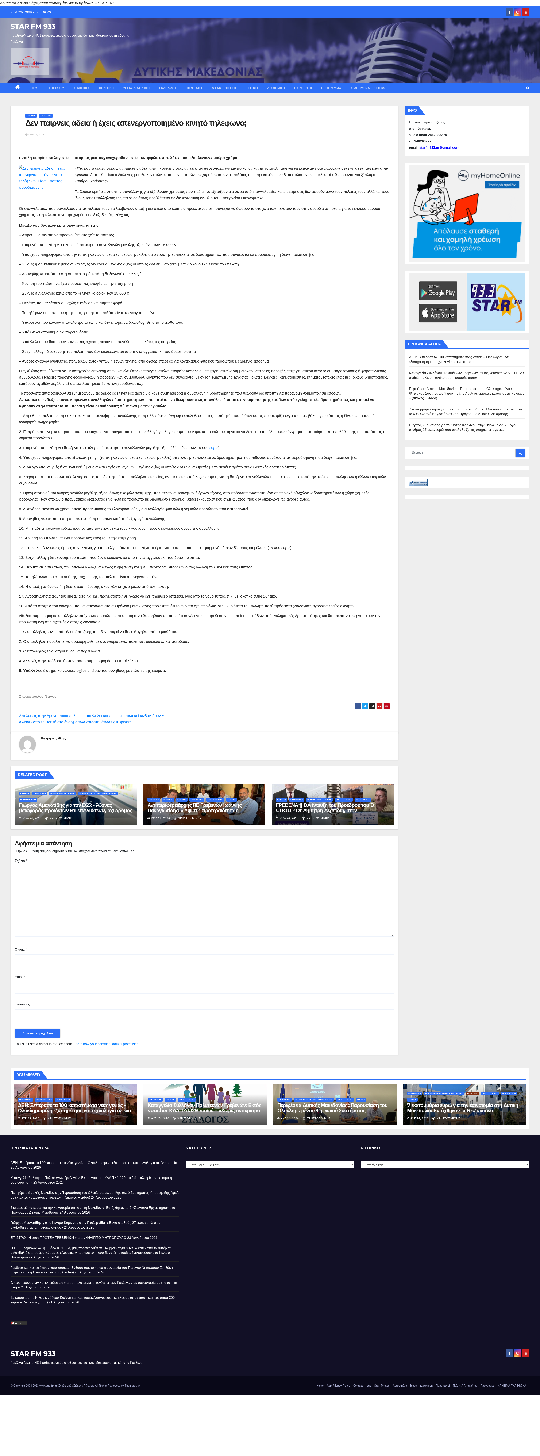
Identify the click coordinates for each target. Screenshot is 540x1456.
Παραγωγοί (303, 88)
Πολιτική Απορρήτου (465, 1385)
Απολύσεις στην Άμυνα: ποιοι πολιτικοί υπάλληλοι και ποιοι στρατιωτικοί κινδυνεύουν (90, 716)
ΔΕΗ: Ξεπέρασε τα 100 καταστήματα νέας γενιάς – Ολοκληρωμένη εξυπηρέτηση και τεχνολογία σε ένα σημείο (74, 1110)
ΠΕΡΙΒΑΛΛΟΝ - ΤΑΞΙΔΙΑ (62, 793)
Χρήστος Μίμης (56, 738)
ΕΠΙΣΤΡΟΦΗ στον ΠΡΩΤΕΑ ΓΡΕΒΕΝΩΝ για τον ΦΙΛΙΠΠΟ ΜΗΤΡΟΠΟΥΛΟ (68, 1237)
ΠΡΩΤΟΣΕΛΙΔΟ (28, 799)
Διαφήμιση (276, 88)
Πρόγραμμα (331, 88)
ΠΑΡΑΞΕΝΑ (45, 116)
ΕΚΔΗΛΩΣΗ (167, 88)
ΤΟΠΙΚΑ (55, 88)
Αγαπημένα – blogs (368, 88)
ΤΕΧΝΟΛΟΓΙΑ (63, 1100)
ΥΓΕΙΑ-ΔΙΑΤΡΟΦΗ (136, 88)
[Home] (18, 88)
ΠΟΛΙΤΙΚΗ (106, 88)
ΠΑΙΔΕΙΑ (170, 1100)
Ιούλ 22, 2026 (160, 818)
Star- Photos (225, 88)
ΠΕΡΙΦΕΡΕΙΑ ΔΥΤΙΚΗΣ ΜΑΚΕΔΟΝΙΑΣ (97, 793)
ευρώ (213, 448)
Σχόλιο (21, 861)
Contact (194, 88)
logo (253, 88)
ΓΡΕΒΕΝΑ (154, 799)
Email (20, 977)
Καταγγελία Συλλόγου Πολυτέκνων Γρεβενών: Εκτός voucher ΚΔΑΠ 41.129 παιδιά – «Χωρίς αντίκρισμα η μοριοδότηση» (204, 1110)
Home (34, 88)
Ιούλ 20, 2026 (288, 818)
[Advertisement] (126, 1424)
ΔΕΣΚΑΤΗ (168, 799)
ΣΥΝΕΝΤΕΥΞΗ (363, 799)
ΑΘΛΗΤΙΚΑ (81, 88)
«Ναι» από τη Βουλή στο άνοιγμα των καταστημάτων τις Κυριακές (76, 722)
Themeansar (132, 1385)
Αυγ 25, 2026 (30, 1118)
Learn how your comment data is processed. (106, 1044)
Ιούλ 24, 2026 (32, 818)
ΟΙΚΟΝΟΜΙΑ (40, 793)
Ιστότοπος (22, 1004)
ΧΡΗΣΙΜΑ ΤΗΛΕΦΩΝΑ (512, 1385)
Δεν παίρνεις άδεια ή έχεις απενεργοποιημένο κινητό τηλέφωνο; (135, 123)
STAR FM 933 (33, 26)
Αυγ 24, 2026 (290, 1118)
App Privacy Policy (338, 1385)
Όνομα (21, 949)
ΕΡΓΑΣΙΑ (31, 116)
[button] (527, 88)
